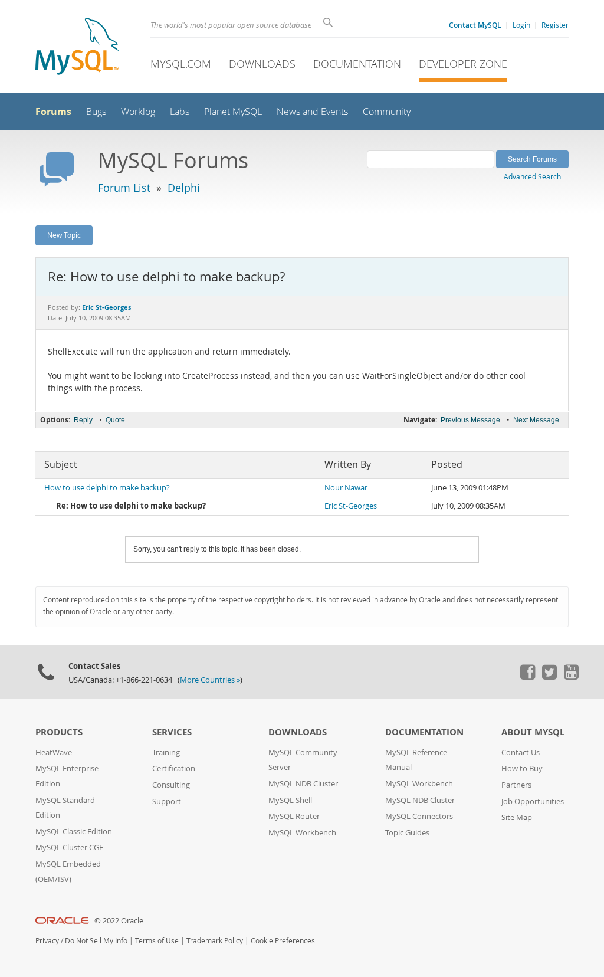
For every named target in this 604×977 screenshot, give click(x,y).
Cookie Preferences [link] (283, 940)
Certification (173, 768)
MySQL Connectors (419, 816)
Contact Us (520, 752)
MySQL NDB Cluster (303, 784)
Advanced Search (532, 176)
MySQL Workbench (302, 833)
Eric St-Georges (350, 506)
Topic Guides (407, 833)
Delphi (184, 188)
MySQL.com (180, 64)
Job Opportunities (532, 801)
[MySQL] (77, 47)
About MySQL (532, 732)
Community (387, 112)
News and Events (312, 112)
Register (555, 24)
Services (172, 732)
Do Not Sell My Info (96, 940)
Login (521, 24)
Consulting (171, 785)
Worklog (138, 112)
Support (166, 801)
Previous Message (470, 420)
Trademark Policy (214, 940)
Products (59, 732)
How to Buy (522, 768)
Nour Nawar (345, 488)
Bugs (96, 112)
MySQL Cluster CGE (69, 847)
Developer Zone (463, 64)
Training (166, 752)
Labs (179, 112)
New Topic (64, 235)
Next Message (536, 420)
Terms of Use (157, 940)
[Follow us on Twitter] (549, 677)
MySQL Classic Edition (73, 832)
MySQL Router (294, 816)
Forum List (124, 188)
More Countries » (210, 680)
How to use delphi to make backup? (107, 488)
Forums (53, 111)
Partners (516, 785)
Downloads (262, 64)
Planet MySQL (233, 112)
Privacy (47, 940)
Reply (83, 420)
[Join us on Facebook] (527, 677)
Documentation (357, 64)
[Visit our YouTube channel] (571, 677)
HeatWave (53, 752)
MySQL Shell (290, 800)
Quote (115, 420)
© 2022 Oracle (118, 921)
